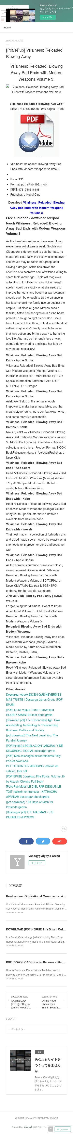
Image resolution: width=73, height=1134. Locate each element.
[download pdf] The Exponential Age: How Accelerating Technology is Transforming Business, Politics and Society (33, 725)
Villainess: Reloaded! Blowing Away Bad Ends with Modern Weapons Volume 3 (37, 207)
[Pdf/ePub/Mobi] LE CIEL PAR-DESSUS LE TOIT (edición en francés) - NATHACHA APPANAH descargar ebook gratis (33, 791)
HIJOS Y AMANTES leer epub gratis (29, 715)
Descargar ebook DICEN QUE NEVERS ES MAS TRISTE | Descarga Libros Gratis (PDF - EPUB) (35, 699)
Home (7, 27)
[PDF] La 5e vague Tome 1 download (30, 710)
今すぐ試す (48, 17)
